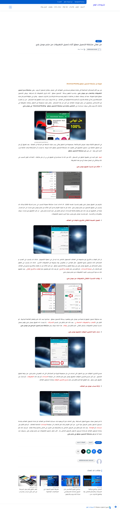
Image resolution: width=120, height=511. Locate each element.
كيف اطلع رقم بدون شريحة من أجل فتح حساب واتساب (28, 491)
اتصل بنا (59, 2)
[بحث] (10, 7)
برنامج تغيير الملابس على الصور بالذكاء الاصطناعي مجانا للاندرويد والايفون (72, 492)
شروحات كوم (99, 5)
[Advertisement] (60, 26)
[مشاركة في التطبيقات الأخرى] (78, 451)
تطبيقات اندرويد (81, 442)
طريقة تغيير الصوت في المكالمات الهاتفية (51, 491)
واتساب (71, 7)
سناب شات (57, 7)
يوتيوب (50, 7)
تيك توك (65, 7)
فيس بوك (43, 7)
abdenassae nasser (92, 49)
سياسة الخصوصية (80, 2)
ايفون (77, 7)
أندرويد (82, 7)
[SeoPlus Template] (110, 507)
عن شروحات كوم (68, 2)
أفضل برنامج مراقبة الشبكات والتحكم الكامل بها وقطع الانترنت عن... (92, 492)
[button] (94, 451)
